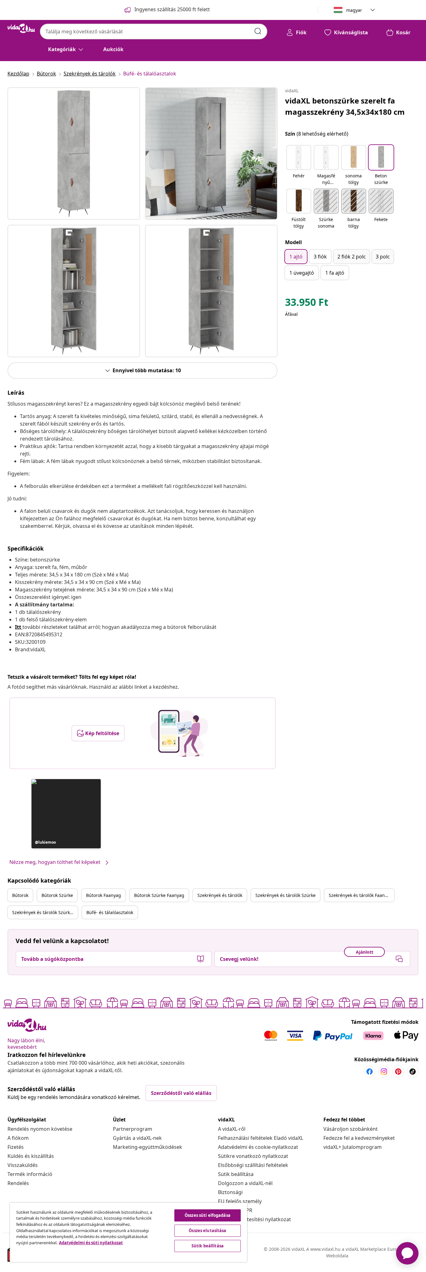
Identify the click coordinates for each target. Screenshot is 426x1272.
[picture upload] (179, 733)
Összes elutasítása (207, 1230)
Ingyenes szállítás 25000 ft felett (172, 9)
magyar (354, 10)
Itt (18, 627)
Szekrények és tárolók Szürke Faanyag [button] (45, 912)
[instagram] (384, 1071)
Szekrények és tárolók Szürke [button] (285, 895)
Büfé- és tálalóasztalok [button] (109, 912)
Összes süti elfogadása (207, 1215)
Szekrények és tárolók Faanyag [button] (360, 895)
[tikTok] (412, 1071)
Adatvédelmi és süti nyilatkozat (91, 1243)
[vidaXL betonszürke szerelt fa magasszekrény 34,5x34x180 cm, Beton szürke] (73, 153)
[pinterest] (398, 1071)
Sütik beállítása (236, 1174)
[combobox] (153, 31)
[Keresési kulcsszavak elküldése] (258, 31)
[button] (66, 813)
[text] (306, 303)
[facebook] (369, 1071)
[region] (128, 1232)
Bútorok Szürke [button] (57, 895)
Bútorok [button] (20, 895)
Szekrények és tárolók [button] (219, 895)
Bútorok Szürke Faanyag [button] (159, 895)
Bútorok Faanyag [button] (103, 895)
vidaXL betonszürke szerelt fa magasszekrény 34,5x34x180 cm (345, 106)
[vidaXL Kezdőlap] (21, 28)
